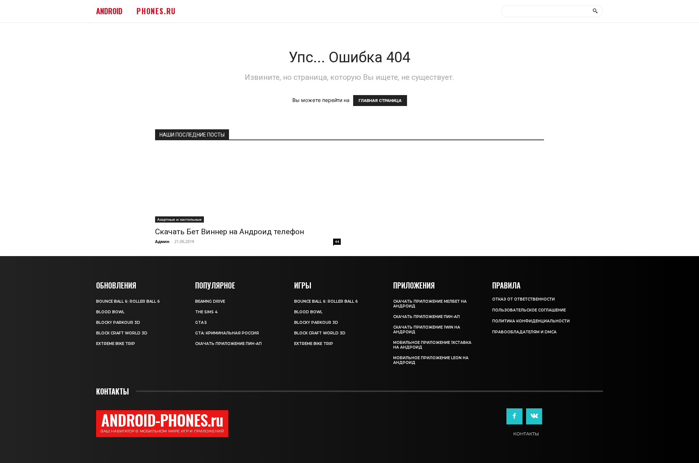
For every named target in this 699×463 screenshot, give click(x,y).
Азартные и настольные (179, 219)
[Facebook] (514, 416)
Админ (162, 241)
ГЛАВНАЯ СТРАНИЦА (380, 100)
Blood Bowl (110, 312)
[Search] (595, 11)
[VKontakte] (534, 416)
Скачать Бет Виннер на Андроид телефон (229, 231)
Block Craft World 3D (121, 333)
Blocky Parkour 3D (118, 322)
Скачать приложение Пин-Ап (228, 343)
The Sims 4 (206, 312)
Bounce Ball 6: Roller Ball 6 (128, 301)
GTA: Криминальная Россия (227, 333)
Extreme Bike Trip (115, 343)
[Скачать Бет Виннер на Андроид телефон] (248, 186)
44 (337, 241)
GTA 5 (201, 322)
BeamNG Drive (210, 301)
